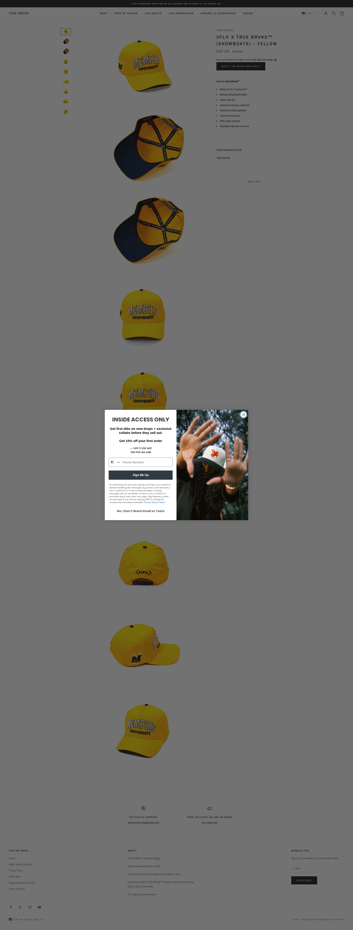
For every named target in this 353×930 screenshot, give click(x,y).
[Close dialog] (243, 414)
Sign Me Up (141, 475)
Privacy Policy (150, 502)
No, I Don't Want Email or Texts (140, 511)
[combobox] (115, 462)
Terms (162, 502)
